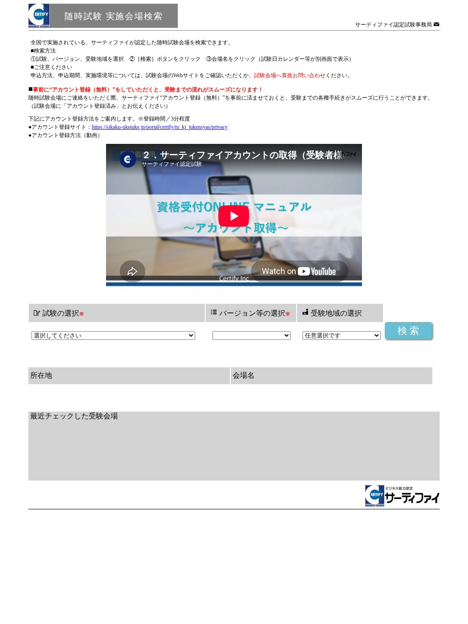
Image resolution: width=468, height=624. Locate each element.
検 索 (408, 330)
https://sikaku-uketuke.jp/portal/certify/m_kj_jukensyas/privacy (160, 127)
